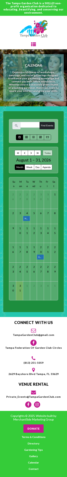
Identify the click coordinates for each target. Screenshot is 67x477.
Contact (34, 468)
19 (34, 249)
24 (20, 269)
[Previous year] (18, 153)
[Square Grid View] (26, 137)
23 (13, 269)
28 (27, 197)
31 (48, 197)
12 (34, 230)
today (47, 153)
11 (27, 230)
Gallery (33, 456)
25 (27, 269)
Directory (34, 443)
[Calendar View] (19, 137)
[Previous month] (24, 153)
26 (13, 197)
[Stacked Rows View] (33, 137)
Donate (33, 428)
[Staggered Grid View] (40, 137)
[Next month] (31, 153)
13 (41, 230)
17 (20, 249)
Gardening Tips (33, 449)
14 (48, 230)
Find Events (47, 125)
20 (41, 249)
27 (20, 197)
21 (48, 249)
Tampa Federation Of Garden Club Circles (33, 347)
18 (27, 249)
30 (41, 197)
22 (55, 249)
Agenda (47, 167)
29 (34, 197)
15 (55, 230)
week (29, 167)
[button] (33, 332)
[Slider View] (47, 137)
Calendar (33, 462)
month (19, 167)
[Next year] (37, 153)
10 (20, 230)
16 (13, 249)
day (38, 167)
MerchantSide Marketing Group (33, 419)
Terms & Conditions (34, 436)
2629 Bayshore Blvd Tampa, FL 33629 (33, 373)
